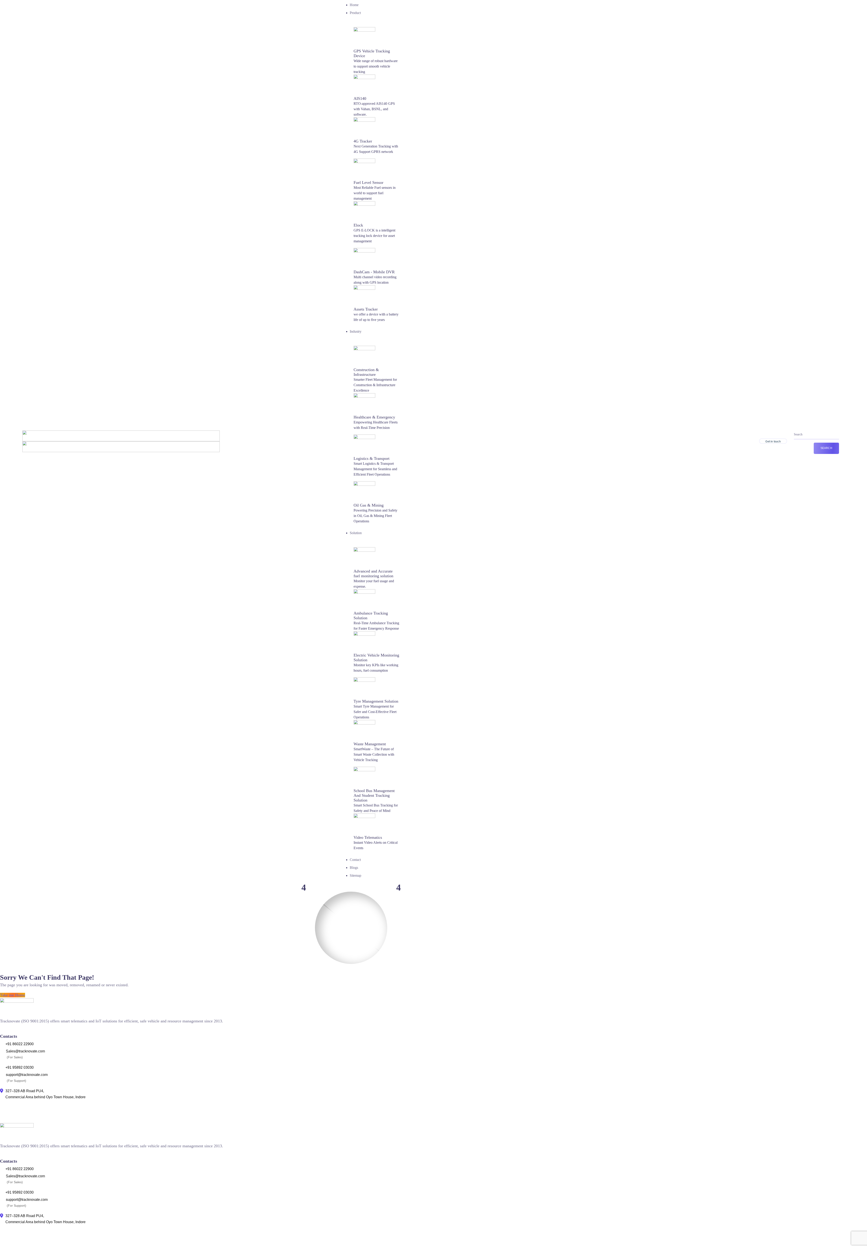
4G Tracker (363, 141)
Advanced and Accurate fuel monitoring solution (373, 573)
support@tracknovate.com (27, 1075)
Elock (358, 225)
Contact (355, 860)
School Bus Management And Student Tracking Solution (374, 795)
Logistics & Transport (371, 458)
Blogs (354, 867)
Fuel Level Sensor (368, 182)
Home (354, 5)
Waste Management (370, 744)
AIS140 (360, 98)
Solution (356, 533)
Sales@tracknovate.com (25, 1051)
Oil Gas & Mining (369, 505)
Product (355, 13)
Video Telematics (368, 837)
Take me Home (12, 995)
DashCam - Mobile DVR (374, 272)
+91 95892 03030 (19, 1067)
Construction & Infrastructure (366, 372)
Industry (355, 331)
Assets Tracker (366, 309)
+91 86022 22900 (19, 1044)
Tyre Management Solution (376, 701)
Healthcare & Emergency (374, 417)
